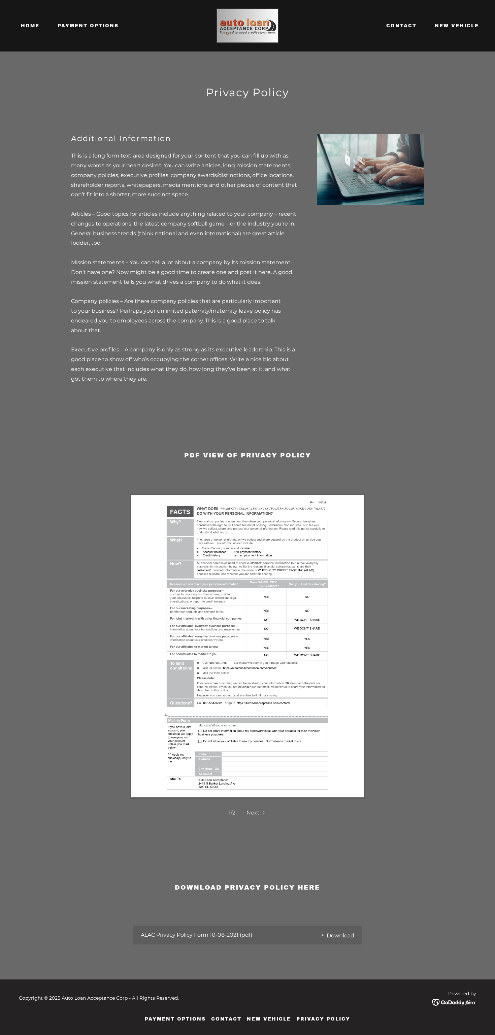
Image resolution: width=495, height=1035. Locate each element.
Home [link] (30, 25)
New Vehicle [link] (457, 25)
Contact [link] (401, 25)
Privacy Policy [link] (323, 1019)
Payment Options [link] (88, 25)
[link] (247, 25)
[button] (256, 812)
